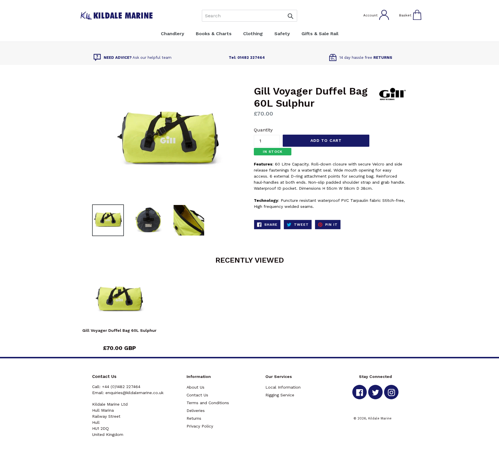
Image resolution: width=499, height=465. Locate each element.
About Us (195, 387)
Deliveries (196, 410)
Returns (194, 418)
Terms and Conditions (208, 402)
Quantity (263, 130)
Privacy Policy (200, 426)
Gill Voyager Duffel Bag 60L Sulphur (119, 330)
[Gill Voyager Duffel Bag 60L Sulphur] (119, 301)
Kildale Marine (380, 418)
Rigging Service (279, 395)
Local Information (283, 387)
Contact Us (197, 395)
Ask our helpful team (138, 57)
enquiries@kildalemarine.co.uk (134, 392)
